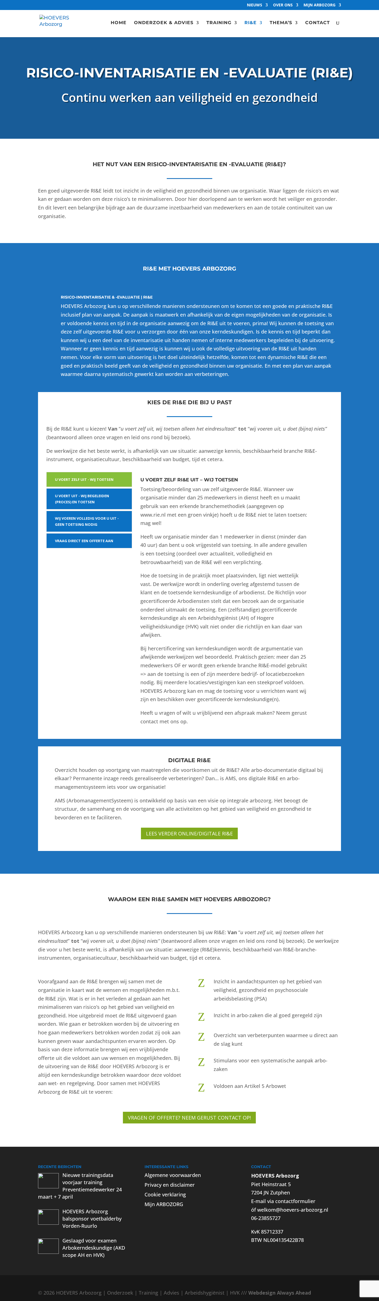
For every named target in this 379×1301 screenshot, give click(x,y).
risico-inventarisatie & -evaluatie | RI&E (107, 297)
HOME (119, 23)
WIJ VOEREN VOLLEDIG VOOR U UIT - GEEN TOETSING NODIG (87, 521)
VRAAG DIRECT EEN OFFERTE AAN (84, 540)
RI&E (250, 23)
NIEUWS (254, 5)
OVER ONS (283, 5)
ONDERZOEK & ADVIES (163, 23)
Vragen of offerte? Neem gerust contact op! (189, 1117)
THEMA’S (281, 23)
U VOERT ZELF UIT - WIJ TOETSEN (84, 479)
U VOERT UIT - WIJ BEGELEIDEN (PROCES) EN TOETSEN (82, 498)
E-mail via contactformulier (283, 1201)
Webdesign (262, 1292)
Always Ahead (294, 1292)
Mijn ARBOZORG (319, 5)
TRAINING (218, 23)
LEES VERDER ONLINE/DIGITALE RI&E (189, 833)
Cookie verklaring (165, 1194)
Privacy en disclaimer (170, 1184)
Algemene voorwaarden (173, 1175)
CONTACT (317, 23)
